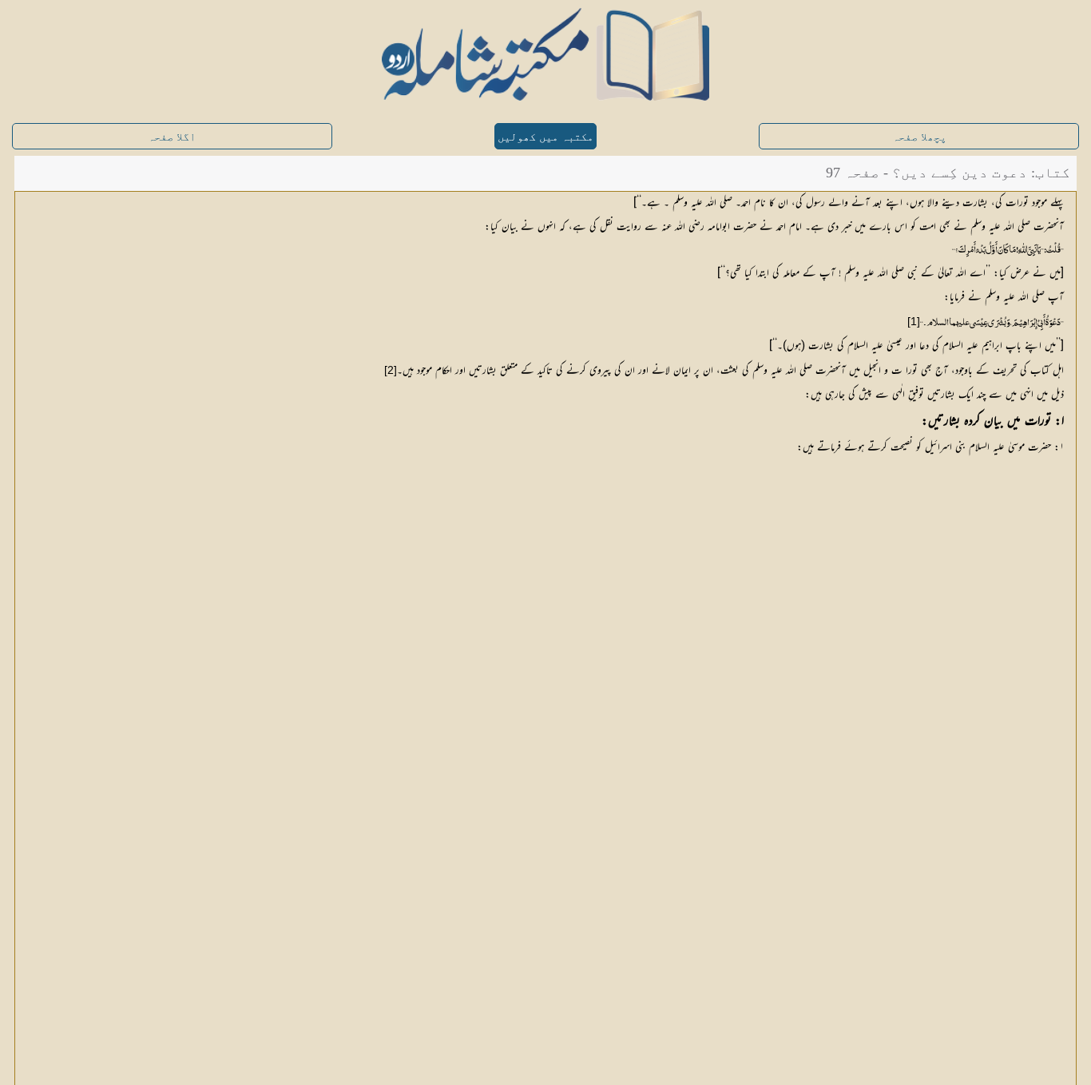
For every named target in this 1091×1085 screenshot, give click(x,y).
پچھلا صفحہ (919, 137)
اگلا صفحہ (172, 137)
